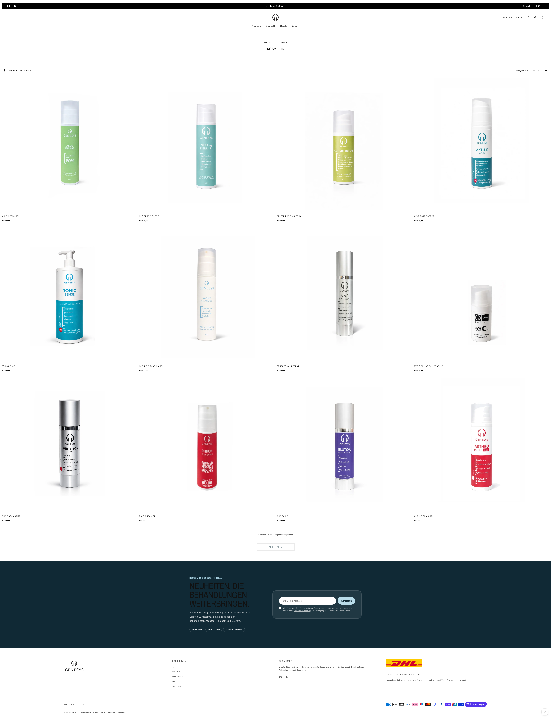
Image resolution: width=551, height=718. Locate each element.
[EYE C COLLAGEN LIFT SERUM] (481, 295)
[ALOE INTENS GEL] (69, 145)
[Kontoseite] (534, 17)
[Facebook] (15, 6)
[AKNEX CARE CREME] (481, 145)
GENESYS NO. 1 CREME (288, 366)
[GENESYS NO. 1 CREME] (344, 295)
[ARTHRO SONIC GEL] (481, 445)
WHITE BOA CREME (11, 516)
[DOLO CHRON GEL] (206, 445)
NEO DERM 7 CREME (149, 216)
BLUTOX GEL (283, 516)
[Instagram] (9, 6)
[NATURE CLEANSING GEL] (206, 295)
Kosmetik (283, 43)
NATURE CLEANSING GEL (151, 366)
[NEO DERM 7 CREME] (206, 145)
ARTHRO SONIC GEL (423, 516)
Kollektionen (269, 43)
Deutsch (526, 6)
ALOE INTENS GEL (10, 216)
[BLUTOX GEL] (344, 445)
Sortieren (19, 70)
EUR (538, 6)
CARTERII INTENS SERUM (289, 216)
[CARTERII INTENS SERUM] (344, 145)
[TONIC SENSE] (69, 295)
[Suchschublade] (528, 17)
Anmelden (346, 600)
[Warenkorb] (541, 17)
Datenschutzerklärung (302, 611)
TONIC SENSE (8, 366)
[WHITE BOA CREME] (69, 445)
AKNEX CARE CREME (424, 216)
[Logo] (275, 17)
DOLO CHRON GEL (148, 516)
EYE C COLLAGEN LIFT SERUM (429, 366)
